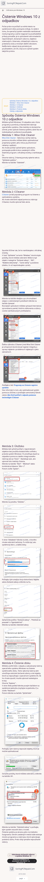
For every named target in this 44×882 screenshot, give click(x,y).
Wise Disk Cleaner (9, 138)
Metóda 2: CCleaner (16, 105)
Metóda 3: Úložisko (16, 107)
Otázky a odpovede (16, 111)
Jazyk (21, 878)
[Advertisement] (22, 75)
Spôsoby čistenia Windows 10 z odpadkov (24, 101)
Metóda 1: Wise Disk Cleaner (19, 103)
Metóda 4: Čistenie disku (18, 109)
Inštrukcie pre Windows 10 (15, 10)
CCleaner (5, 194)
